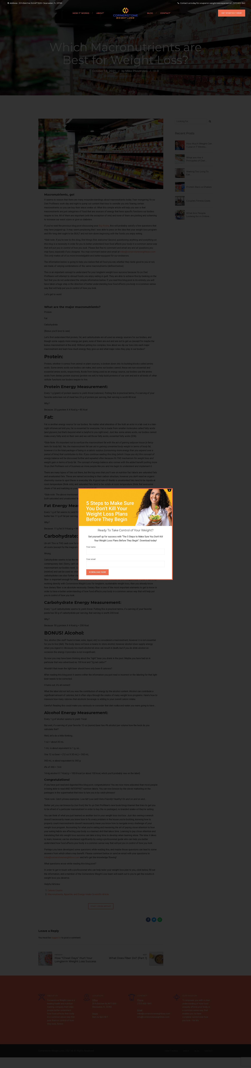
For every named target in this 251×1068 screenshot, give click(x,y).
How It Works (81, 13)
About (100, 13)
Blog (150, 13)
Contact (165, 13)
